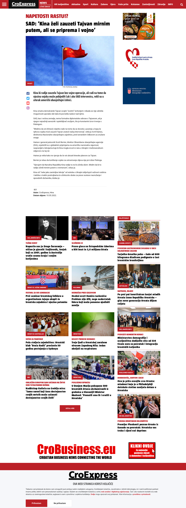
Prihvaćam (36, 503)
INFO (170, 4)
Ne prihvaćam (60, 503)
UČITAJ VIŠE (70, 408)
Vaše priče (123, 4)
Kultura (94, 4)
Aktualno (75, 4)
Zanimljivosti (148, 4)
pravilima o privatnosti (141, 494)
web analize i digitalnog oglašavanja (115, 492)
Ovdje (93, 494)
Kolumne (135, 4)
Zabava (104, 4)
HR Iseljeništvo (61, 4)
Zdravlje (161, 4)
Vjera (112, 4)
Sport (85, 4)
